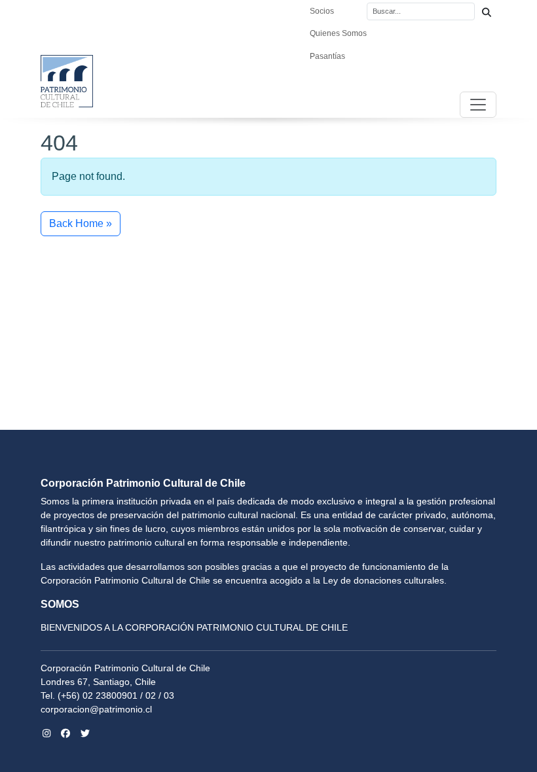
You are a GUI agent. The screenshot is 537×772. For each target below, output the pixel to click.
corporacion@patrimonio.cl (96, 709)
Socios (322, 11)
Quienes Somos (338, 33)
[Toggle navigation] (478, 105)
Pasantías (327, 56)
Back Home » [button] (80, 223)
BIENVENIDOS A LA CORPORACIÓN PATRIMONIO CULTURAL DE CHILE (194, 627)
